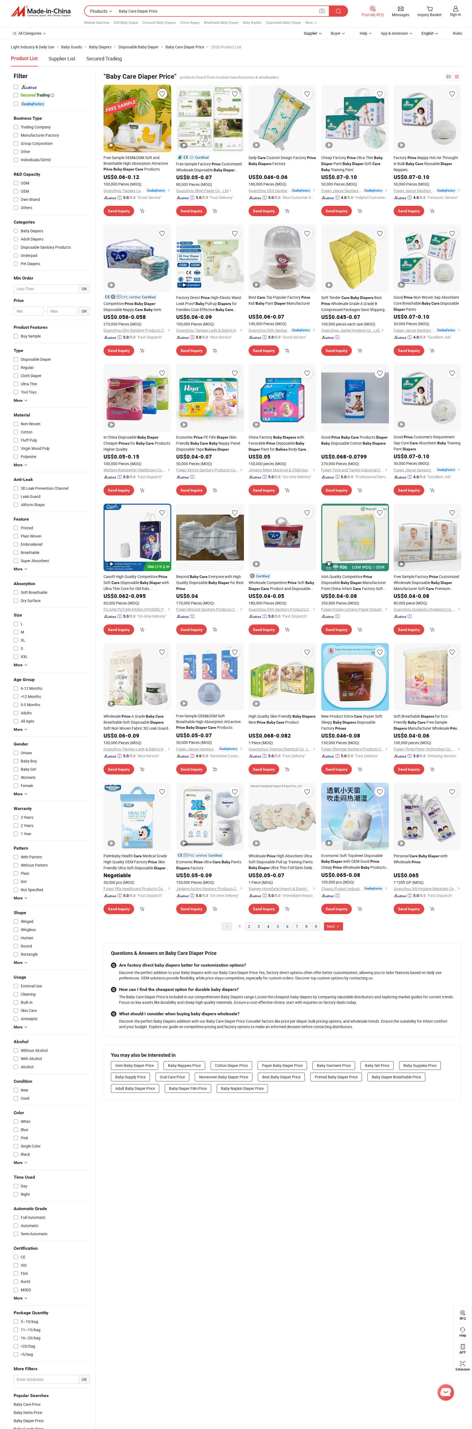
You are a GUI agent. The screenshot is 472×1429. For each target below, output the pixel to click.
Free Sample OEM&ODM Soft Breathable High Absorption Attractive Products (208, 721)
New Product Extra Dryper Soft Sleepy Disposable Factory (351, 722)
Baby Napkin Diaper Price (242, 1088)
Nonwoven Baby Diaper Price (223, 1076)
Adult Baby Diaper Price (135, 1088)
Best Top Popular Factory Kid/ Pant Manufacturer (279, 300)
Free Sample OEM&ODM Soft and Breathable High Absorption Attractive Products (136, 163)
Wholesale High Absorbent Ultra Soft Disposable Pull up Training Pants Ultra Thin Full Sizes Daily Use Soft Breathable (281, 862)
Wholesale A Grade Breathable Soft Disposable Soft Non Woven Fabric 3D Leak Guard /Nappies (136, 722)
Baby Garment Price (334, 1065)
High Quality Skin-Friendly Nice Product (282, 719)
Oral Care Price (172, 1076)
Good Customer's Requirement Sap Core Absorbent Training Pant (427, 442)
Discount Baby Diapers (159, 22)
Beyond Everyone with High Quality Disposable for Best (210, 582)
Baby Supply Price (130, 1076)
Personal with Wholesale (421, 858)
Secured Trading (104, 58)
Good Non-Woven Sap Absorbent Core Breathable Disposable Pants (426, 303)
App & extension (394, 33)
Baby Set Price (377, 1065)
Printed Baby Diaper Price (336, 1076)
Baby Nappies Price (184, 1065)
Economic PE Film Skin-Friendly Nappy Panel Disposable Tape (208, 443)
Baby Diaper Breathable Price (396, 1076)
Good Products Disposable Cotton (354, 440)
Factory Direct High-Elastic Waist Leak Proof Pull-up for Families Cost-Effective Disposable (208, 304)
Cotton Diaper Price (231, 1065)
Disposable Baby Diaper (283, 22)
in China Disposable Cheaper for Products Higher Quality (137, 443)
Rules (457, 33)
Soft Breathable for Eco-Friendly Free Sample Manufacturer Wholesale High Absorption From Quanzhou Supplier (426, 722)
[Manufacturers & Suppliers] (40, 11)
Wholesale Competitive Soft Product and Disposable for (281, 586)
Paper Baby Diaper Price (282, 1065)
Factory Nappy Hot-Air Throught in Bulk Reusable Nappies (426, 163)
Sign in (455, 14)
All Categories (30, 33)
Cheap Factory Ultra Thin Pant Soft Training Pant (352, 163)
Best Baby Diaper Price (281, 1076)
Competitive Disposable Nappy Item (132, 306)
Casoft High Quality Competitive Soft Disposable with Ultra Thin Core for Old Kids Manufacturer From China (136, 582)
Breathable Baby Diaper (221, 22)
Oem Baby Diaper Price (134, 1065)
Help (363, 33)
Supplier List (62, 58)
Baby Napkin (252, 22)
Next (331, 926)
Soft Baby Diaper (126, 22)
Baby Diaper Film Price (188, 1088)
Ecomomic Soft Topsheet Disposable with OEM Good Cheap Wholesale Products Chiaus (353, 861)
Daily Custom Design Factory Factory (282, 160)
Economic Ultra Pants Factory (208, 864)
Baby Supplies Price (419, 1065)
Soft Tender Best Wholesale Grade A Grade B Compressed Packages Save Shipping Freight (353, 303)
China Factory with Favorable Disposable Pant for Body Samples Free (277, 443)
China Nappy (190, 22)
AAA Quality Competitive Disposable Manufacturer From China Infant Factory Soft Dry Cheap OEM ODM (353, 583)
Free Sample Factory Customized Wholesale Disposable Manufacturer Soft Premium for (209, 167)
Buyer (336, 33)
